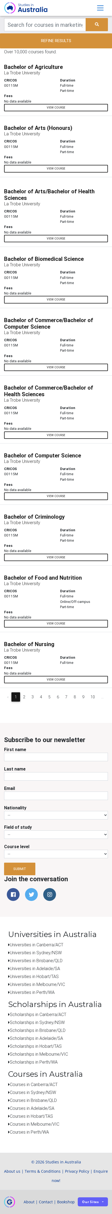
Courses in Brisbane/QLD (33, 1100)
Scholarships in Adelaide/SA (36, 1038)
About (29, 1201)
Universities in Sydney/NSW (36, 952)
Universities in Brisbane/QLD (36, 960)
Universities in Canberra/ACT (36, 944)
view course (56, 107)
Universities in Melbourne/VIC (37, 984)
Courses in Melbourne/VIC (34, 1124)
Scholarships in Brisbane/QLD (38, 1030)
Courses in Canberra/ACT (34, 1084)
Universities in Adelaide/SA (35, 968)
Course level (16, 846)
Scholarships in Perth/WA (34, 1062)
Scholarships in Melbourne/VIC (39, 1054)
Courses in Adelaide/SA (32, 1108)
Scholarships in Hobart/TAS (36, 1046)
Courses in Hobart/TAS (31, 1116)
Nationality (15, 807)
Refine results (56, 40)
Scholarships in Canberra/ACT (38, 1014)
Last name (15, 769)
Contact (46, 1201)
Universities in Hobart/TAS (34, 976)
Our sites (90, 1202)
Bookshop (66, 1201)
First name (15, 749)
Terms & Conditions (43, 1171)
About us (12, 1171)
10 (93, 696)
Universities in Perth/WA (32, 992)
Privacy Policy (77, 1171)
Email (9, 788)
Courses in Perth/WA (29, 1132)
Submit (19, 868)
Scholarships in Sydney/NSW (37, 1022)
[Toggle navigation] (100, 8)
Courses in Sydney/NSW (33, 1092)
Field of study (18, 827)
